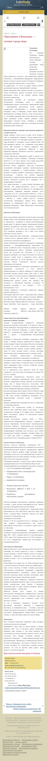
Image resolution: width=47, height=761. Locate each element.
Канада (24, 690)
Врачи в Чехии (8, 742)
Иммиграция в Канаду (11, 755)
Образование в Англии (11, 746)
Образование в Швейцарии (32, 744)
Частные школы (21, 742)
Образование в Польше (11, 744)
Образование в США (29, 746)
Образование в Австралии (12, 750)
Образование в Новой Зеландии (15, 752)
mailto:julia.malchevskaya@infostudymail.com (22, 688)
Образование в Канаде (13, 690)
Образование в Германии (28, 748)
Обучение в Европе (10, 748)
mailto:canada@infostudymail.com (14, 665)
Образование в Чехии (30, 740)
